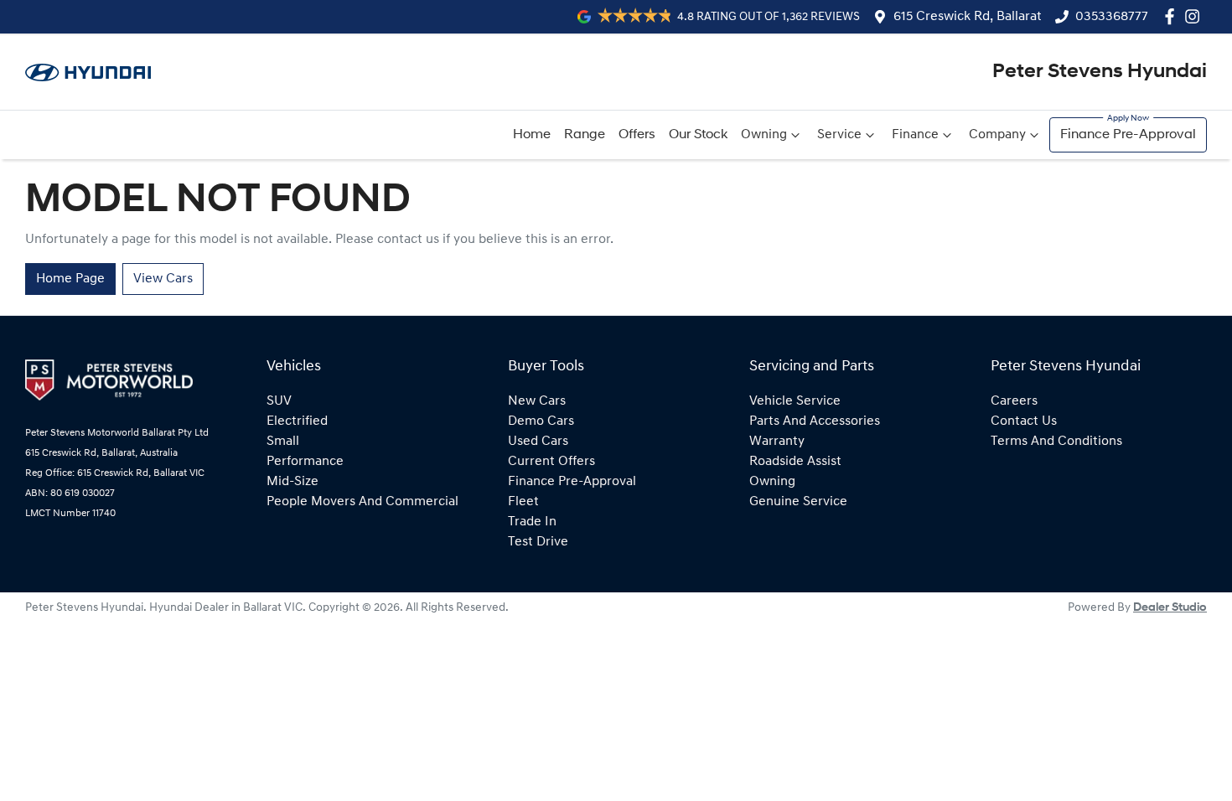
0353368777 (1111, 16)
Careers (1014, 401)
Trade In (532, 522)
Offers (637, 135)
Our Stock (698, 135)
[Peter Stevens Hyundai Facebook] (1173, 16)
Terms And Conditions (1056, 441)
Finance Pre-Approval (1128, 135)
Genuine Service (798, 502)
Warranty (777, 441)
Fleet (523, 502)
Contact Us (1024, 421)
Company (997, 135)
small (283, 441)
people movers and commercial (362, 502)
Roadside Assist (795, 461)
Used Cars (538, 441)
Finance (915, 135)
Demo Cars (541, 421)
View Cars (163, 279)
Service (839, 135)
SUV (279, 401)
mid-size (292, 481)
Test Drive (538, 542)
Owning (764, 135)
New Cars (537, 401)
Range (584, 135)
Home (532, 135)
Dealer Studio (1170, 608)
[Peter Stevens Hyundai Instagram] (1195, 16)
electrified (297, 421)
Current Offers (551, 461)
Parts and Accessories (814, 421)
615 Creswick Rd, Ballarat (967, 16)
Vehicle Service (795, 401)
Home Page (70, 279)
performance (305, 461)
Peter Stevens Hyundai (1099, 72)
